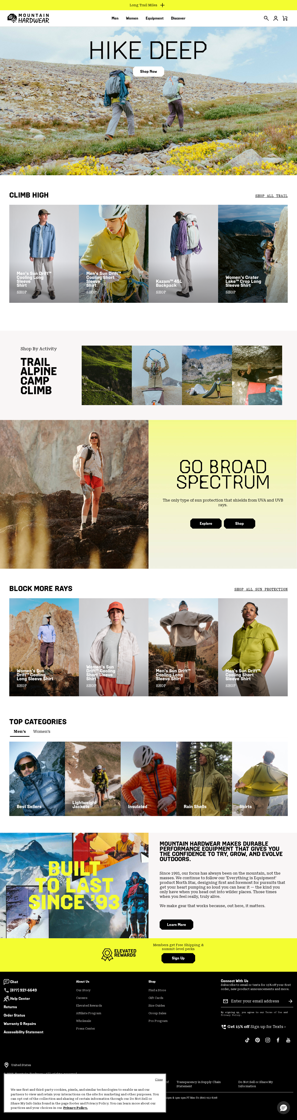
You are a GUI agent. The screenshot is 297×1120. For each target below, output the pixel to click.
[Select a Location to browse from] (6, 1065)
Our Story (83, 990)
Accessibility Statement (23, 1032)
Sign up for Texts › (253, 1026)
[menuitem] (115, 18)
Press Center (85, 1028)
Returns (10, 1007)
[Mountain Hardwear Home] (28, 18)
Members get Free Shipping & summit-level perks (178, 947)
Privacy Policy (230, 1015)
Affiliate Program (88, 1013)
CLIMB (36, 390)
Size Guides (156, 1005)
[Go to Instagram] (268, 1042)
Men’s (20, 731)
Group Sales (157, 1013)
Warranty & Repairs (20, 1023)
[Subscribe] (290, 1001)
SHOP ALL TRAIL (271, 196)
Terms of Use (273, 1012)
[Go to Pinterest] (257, 1042)
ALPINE (38, 371)
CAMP (34, 380)
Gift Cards (155, 998)
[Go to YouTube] (288, 1042)
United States (21, 1065)
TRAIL (35, 362)
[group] (178, 947)
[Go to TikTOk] (247, 1042)
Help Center (20, 998)
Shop (239, 523)
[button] (283, 1107)
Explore (206, 523)
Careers (81, 998)
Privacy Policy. (75, 1108)
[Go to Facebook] (278, 1042)
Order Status (14, 1015)
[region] (85, 1093)
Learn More (176, 924)
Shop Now (148, 71)
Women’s (41, 731)
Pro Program (158, 1021)
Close (159, 1079)
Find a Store (157, 990)
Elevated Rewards (89, 1005)
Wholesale (83, 1021)
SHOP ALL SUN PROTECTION (261, 589)
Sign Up (178, 958)
